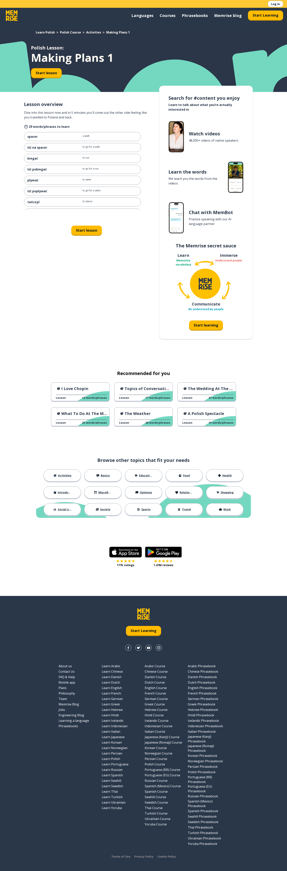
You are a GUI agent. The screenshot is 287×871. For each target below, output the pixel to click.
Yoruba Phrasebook (202, 844)
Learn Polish (45, 32)
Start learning (206, 325)
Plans (63, 688)
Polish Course (70, 32)
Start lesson (46, 73)
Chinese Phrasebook (203, 671)
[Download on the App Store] (125, 552)
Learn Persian (112, 753)
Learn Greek (111, 704)
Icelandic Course (156, 720)
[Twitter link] (138, 648)
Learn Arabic (111, 666)
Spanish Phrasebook (203, 811)
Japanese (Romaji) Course (163, 742)
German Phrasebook (203, 699)
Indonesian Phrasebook (205, 726)
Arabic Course (155, 666)
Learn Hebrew (112, 710)
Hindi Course (154, 715)
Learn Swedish (112, 786)
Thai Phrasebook (200, 827)
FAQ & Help (67, 677)
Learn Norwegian (114, 748)
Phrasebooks (195, 15)
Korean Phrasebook (202, 756)
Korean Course (156, 748)
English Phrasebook (202, 688)
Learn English (112, 688)
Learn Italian (111, 731)
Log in (275, 4)
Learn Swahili (111, 780)
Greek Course (155, 704)
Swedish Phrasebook (203, 822)
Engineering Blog (71, 715)
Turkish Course (156, 813)
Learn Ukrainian (114, 802)
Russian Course (156, 780)
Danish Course (155, 677)
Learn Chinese (112, 671)
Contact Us (67, 671)
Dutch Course (155, 682)
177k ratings (125, 565)
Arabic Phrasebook (202, 666)
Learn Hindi (110, 715)
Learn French (111, 693)
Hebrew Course (156, 710)
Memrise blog (228, 15)
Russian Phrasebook (203, 796)
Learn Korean (112, 742)
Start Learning (265, 15)
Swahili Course (155, 797)
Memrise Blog (69, 704)
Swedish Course (156, 802)
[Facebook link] (128, 648)
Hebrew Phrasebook (203, 710)
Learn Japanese (113, 737)
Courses (168, 15)
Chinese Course (156, 671)
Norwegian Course (158, 753)
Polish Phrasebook (202, 772)
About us (65, 666)
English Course (156, 688)
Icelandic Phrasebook (203, 720)
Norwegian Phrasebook (205, 761)
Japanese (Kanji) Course (162, 737)
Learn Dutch (111, 682)
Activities (93, 32)
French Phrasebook (202, 693)
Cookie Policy (166, 856)
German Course (156, 699)
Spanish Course (156, 791)
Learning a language (74, 720)
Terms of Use (120, 856)
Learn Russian (112, 770)
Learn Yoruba (112, 808)
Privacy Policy (143, 856)
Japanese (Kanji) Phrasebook (199, 738)
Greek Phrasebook (201, 704)
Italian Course (155, 731)
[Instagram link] (159, 648)
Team (63, 699)
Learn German (112, 699)
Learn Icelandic (113, 720)
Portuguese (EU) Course (162, 775)
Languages (142, 15)
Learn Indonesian (114, 726)
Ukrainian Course (157, 819)
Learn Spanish (112, 775)
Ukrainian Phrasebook (204, 838)
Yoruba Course (156, 824)
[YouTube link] (148, 648)
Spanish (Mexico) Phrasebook (200, 803)
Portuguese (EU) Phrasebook (200, 788)
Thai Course (154, 808)
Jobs (62, 710)
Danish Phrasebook (202, 677)
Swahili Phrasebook (202, 816)
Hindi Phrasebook (201, 715)
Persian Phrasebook (203, 766)
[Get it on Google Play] (163, 552)
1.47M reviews (163, 565)
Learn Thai (110, 791)
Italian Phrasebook (202, 731)
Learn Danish (111, 677)
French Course (155, 693)
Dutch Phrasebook (201, 682)
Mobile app (67, 682)
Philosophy (67, 693)
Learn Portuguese (115, 764)
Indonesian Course (158, 726)
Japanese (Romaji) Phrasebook (201, 748)
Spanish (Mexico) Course (163, 786)
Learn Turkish (112, 797)
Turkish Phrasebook (203, 833)
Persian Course (156, 759)
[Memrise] (12, 15)
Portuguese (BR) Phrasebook (200, 779)
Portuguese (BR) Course (162, 770)
